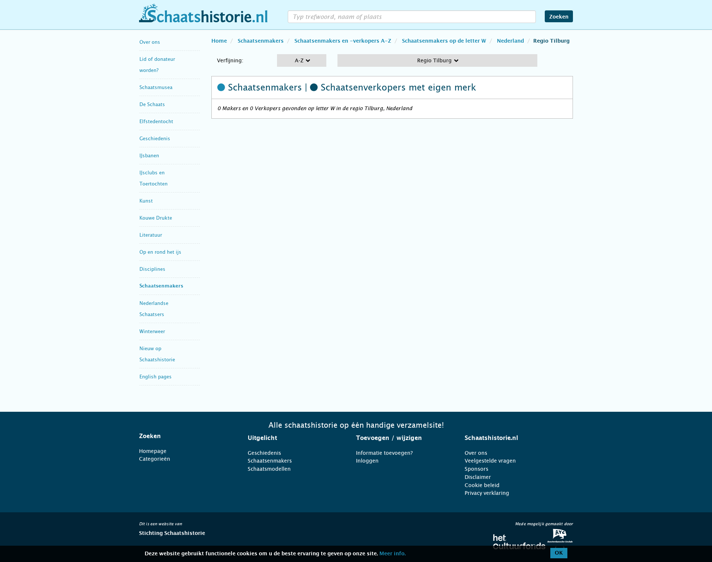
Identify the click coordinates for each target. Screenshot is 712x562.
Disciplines (152, 269)
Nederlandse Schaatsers (153, 308)
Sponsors (476, 469)
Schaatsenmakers (161, 286)
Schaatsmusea (155, 87)
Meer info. (392, 553)
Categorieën (154, 459)
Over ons (149, 42)
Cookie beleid (482, 485)
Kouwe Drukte (155, 218)
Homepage (153, 451)
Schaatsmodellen (269, 469)
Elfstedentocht (156, 121)
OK (559, 553)
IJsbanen (149, 155)
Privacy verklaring (487, 493)
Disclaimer (478, 477)
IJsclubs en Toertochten (153, 178)
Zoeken (558, 17)
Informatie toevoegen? (384, 453)
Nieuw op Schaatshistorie (157, 354)
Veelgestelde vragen (490, 461)
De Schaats (152, 104)
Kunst (146, 201)
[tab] (184, 436)
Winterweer (152, 331)
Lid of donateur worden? (157, 64)
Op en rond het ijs (160, 252)
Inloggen (367, 461)
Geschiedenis (154, 138)
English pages (155, 376)
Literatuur (150, 235)
